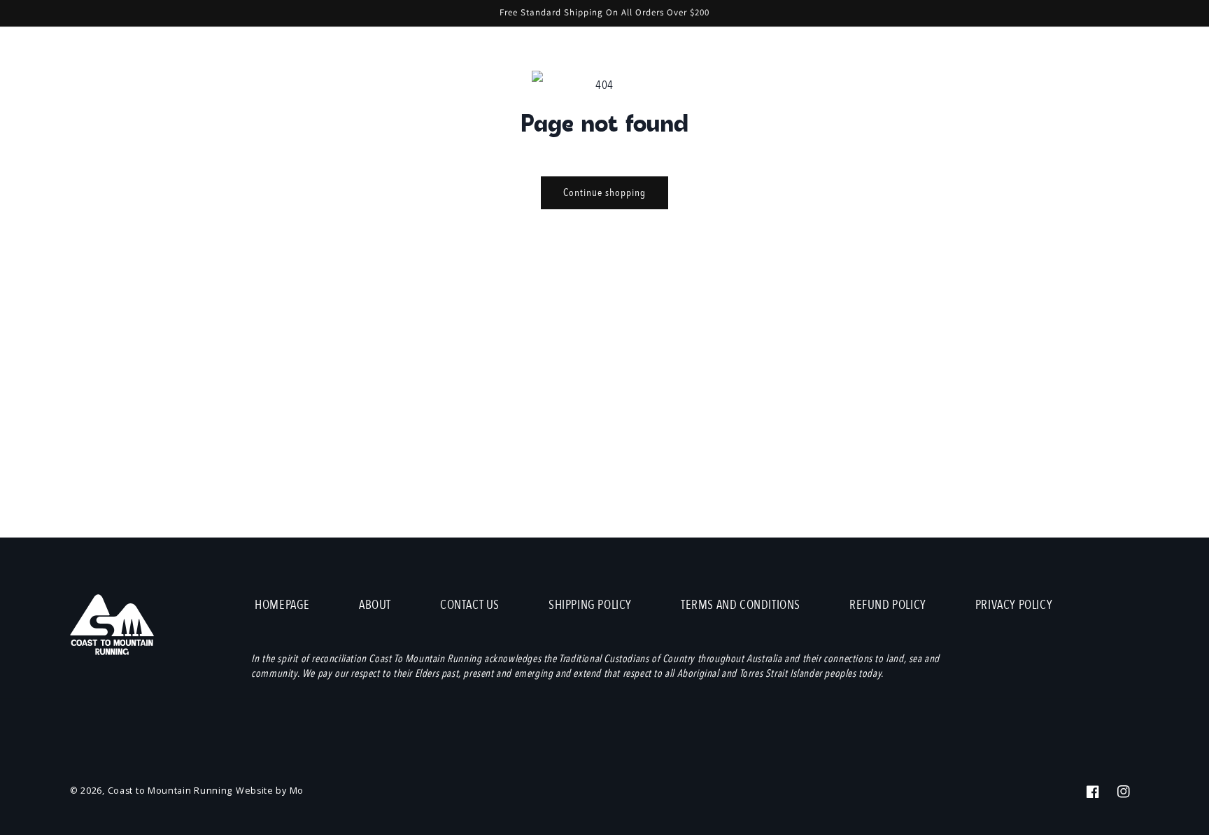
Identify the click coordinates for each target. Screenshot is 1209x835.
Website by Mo (270, 791)
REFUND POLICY (887, 605)
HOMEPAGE (282, 605)
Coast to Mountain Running (170, 791)
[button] (1059, 78)
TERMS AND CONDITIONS (740, 605)
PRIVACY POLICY (1013, 605)
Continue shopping (604, 192)
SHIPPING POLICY (590, 605)
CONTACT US (470, 605)
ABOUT (375, 605)
